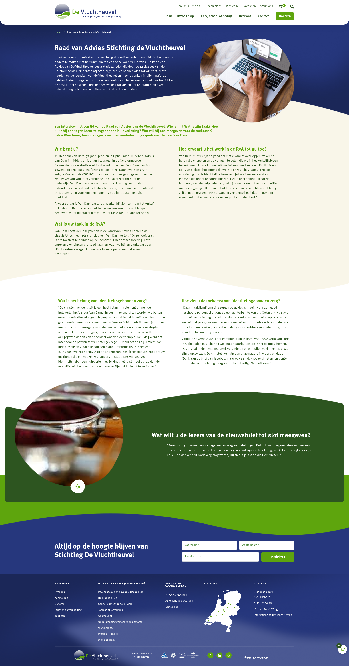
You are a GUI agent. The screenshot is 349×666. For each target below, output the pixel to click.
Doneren (285, 16)
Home (169, 16)
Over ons (245, 16)
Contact (263, 16)
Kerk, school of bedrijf (216, 16)
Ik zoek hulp (185, 16)
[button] (292, 7)
